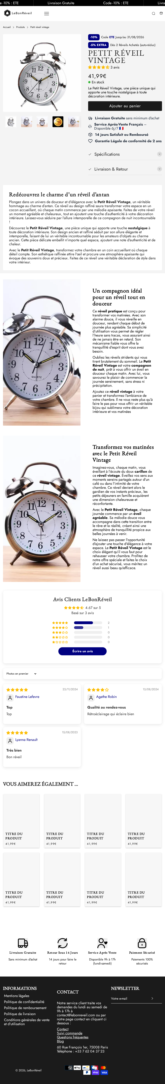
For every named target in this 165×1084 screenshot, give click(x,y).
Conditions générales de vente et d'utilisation (27, 1022)
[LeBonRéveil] (18, 13)
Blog (60, 1041)
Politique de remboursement (25, 1007)
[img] (17, 689)
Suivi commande (69, 1033)
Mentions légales (16, 996)
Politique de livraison (20, 1014)
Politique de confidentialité (24, 1001)
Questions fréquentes (72, 1037)
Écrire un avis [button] (82, 651)
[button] (9, 122)
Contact (62, 1029)
